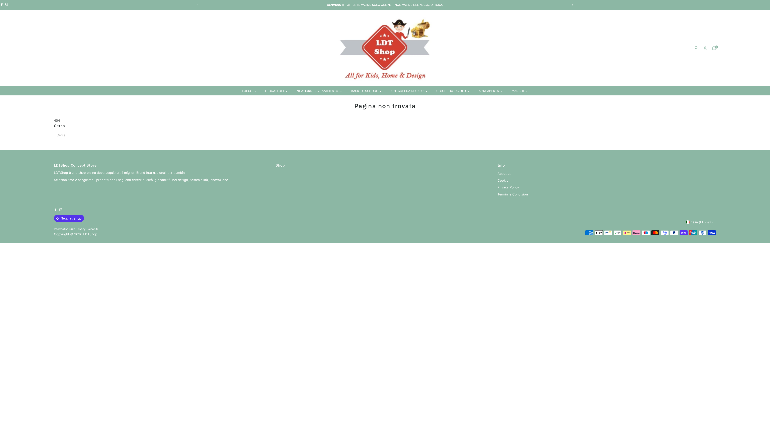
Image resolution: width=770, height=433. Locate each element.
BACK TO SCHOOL (365, 91)
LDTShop (90, 234)
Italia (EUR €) (701, 222)
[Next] (572, 4)
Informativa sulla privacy (69, 229)
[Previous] (197, 4)
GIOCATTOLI (275, 91)
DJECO (247, 91)
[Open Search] (696, 48)
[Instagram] (6, 5)
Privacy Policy (508, 187)
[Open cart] (714, 48)
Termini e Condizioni (513, 194)
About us (504, 174)
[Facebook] (2, 5)
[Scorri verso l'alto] (762, 422)
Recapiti (92, 229)
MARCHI (518, 91)
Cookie (502, 180)
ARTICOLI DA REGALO (407, 91)
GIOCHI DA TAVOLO (451, 91)
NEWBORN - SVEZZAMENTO (318, 91)
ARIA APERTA (489, 91)
